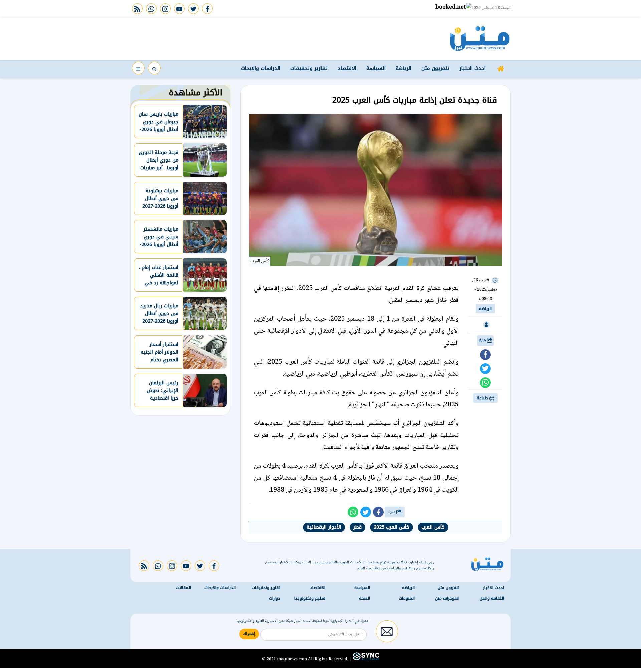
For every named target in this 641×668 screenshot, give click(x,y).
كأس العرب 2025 (391, 527)
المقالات (183, 587)
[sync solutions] (365, 659)
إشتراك (249, 634)
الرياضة (403, 68)
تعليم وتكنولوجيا (309, 598)
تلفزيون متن (435, 68)
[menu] (138, 68)
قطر (357, 527)
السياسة (376, 68)
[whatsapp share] (485, 382)
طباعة (483, 398)
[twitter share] (485, 368)
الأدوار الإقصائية (324, 527)
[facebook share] (485, 354)
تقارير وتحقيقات (309, 68)
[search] (154, 68)
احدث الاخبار (472, 68)
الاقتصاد (347, 68)
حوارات (274, 598)
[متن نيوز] (480, 38)
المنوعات (407, 598)
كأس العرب (433, 527)
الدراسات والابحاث (260, 68)
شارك (483, 340)
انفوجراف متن (447, 598)
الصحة (364, 598)
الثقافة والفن (492, 598)
